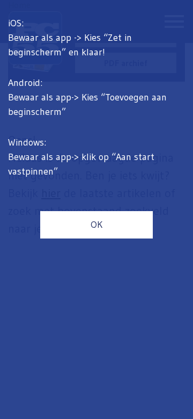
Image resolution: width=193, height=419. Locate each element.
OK (96, 224)
